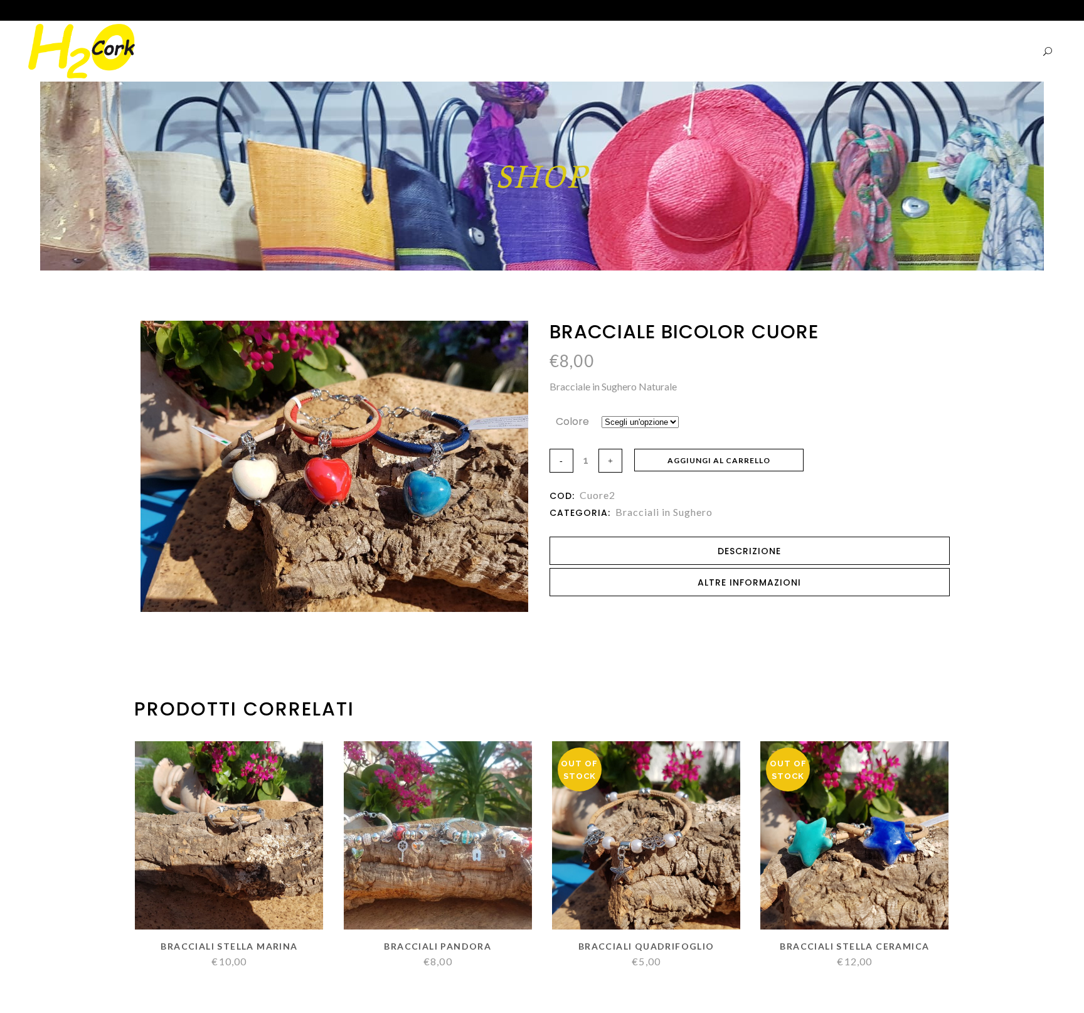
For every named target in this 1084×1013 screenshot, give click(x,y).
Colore (572, 421)
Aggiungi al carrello (718, 460)
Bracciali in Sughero (664, 512)
